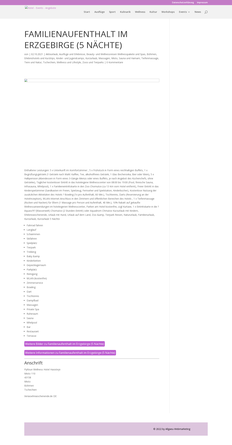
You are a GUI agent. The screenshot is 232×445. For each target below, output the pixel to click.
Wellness (140, 12)
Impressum (202, 3)
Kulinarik (125, 12)
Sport (112, 12)
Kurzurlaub (91, 58)
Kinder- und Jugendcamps (70, 58)
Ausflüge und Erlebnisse (72, 54)
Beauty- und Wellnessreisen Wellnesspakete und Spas (115, 54)
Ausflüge (99, 12)
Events (183, 12)
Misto (114, 58)
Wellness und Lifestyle (69, 62)
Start (87, 12)
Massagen (104, 58)
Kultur (153, 12)
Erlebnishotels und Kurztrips (39, 58)
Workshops (168, 12)
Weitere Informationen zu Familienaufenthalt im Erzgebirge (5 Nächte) (70, 353)
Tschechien (49, 62)
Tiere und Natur (33, 62)
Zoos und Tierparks (93, 62)
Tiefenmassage (149, 58)
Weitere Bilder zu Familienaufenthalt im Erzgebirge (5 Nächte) (64, 344)
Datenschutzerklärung (183, 3)
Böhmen (151, 54)
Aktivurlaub (52, 54)
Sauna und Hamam (129, 58)
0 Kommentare (114, 62)
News (198, 12)
